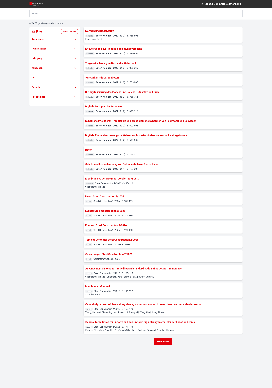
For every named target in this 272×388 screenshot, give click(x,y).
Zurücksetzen (69, 32)
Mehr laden (163, 341)
